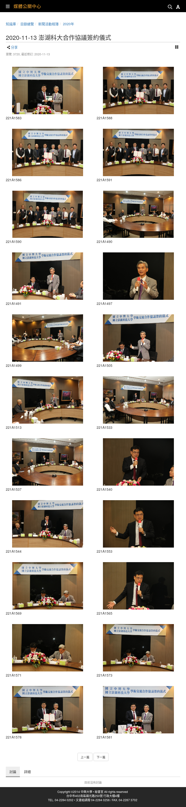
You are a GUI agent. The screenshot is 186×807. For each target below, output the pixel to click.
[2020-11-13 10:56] (47, 586)
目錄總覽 (27, 23)
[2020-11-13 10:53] (47, 462)
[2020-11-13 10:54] (47, 524)
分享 (14, 47)
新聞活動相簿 (48, 23)
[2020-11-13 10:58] (47, 90)
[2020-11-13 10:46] (47, 400)
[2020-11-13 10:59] (138, 90)
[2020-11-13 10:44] (47, 338)
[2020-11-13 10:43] (138, 214)
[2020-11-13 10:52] (138, 400)
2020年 (68, 23)
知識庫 (11, 23)
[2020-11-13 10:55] (138, 524)
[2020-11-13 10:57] (47, 647)
